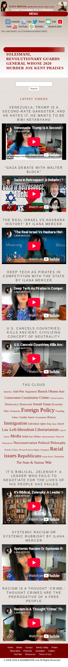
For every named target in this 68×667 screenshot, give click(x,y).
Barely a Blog (42, 647)
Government (40, 417)
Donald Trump (42, 404)
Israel (61, 423)
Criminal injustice (57, 398)
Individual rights (37, 423)
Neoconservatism (25, 443)
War (48, 462)
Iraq (49, 423)
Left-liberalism (21, 429)
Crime (44, 397)
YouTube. (23, 26)
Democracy (12, 404)
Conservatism (12, 397)
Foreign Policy (38, 410)
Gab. (54, 21)
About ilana (15, 651)
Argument (31, 391)
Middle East (27, 436)
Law (5, 430)
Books (19, 647)
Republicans (29, 455)
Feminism (15, 411)
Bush (61, 391)
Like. (29, 21)
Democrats (25, 404)
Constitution (30, 398)
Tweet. (41, 21)
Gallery (51, 651)
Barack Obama (48, 391)
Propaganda (44, 450)
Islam (54, 424)
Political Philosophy (52, 443)
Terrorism (59, 456)
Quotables (40, 651)
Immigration (15, 423)
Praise (54, 647)
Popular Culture (11, 450)
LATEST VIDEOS (34, 98)
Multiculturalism (48, 437)
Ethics (6, 411)
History (51, 417)
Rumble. (39, 26)
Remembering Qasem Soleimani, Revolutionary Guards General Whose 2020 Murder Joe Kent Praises (35, 59)
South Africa (47, 456)
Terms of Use (45, 654)
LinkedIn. (15, 21)
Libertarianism (47, 429)
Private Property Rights (29, 450)
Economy (57, 404)
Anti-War (18, 391)
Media (15, 436)
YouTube (18, 654)
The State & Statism (30, 462)
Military (37, 436)
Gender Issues (26, 417)
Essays (29, 647)
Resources (30, 654)
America (7, 391)
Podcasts (27, 651)
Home (10, 647)
